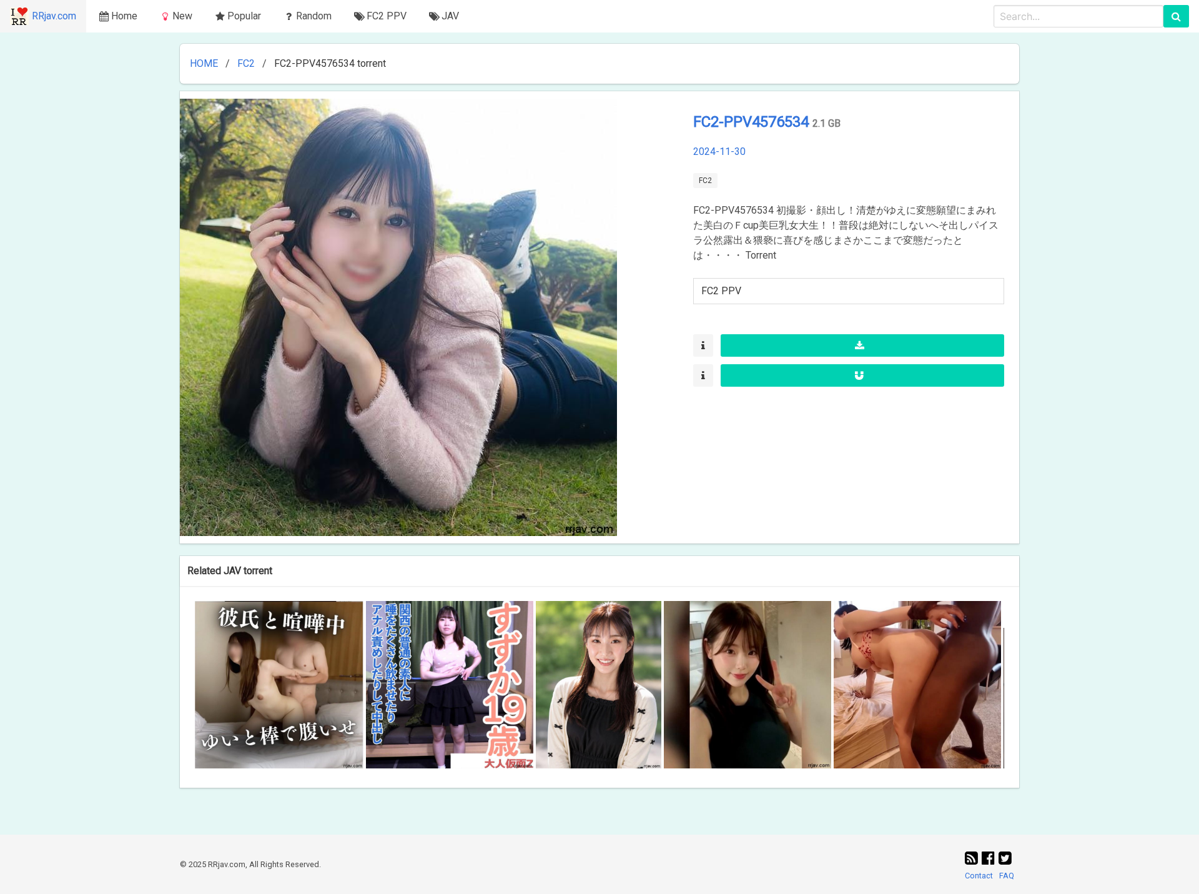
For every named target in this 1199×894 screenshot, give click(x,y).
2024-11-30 (719, 151)
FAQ (1006, 875)
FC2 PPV (721, 291)
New (182, 16)
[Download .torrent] (862, 345)
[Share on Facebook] (990, 858)
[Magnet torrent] (862, 375)
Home (124, 16)
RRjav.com (54, 16)
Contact (979, 875)
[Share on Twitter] (1005, 858)
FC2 (246, 63)
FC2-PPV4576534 (752, 122)
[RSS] (973, 858)
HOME (204, 63)
